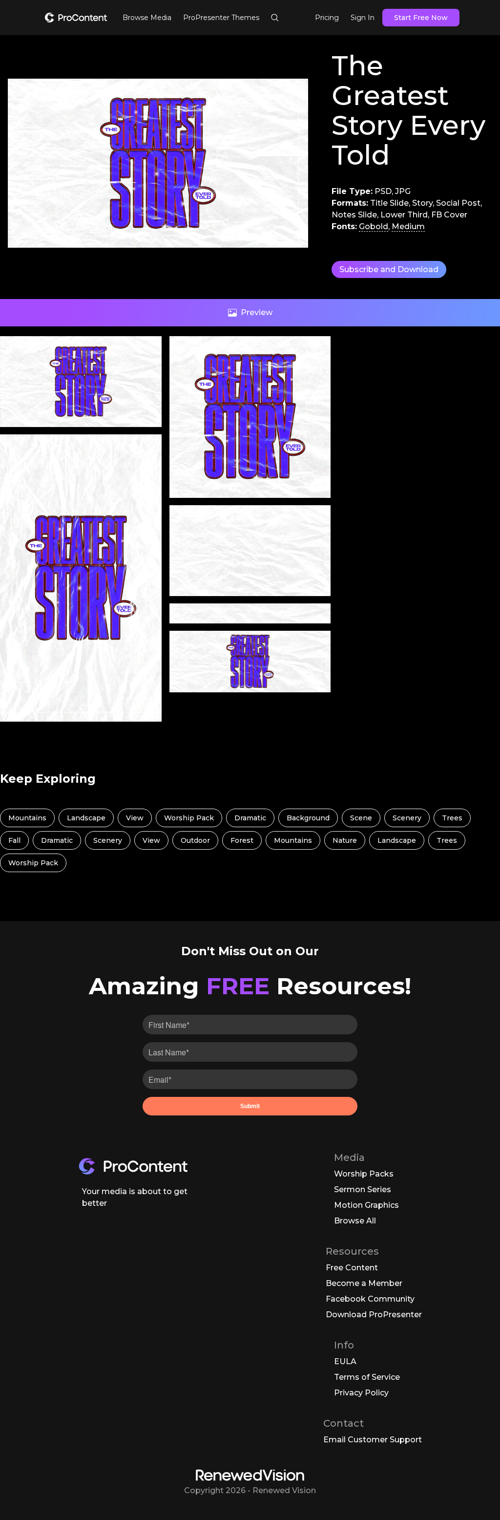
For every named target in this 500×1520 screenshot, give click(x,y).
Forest (241, 840)
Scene (361, 818)
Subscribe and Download (388, 269)
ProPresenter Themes (221, 17)
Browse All (355, 1220)
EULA (345, 1361)
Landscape (86, 818)
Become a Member (364, 1283)
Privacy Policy (361, 1392)
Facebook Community (370, 1299)
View (135, 818)
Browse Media (147, 17)
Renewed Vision (284, 1490)
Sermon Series (362, 1189)
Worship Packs (364, 1173)
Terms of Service (367, 1377)
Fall (14, 840)
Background (308, 818)
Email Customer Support (372, 1439)
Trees (452, 818)
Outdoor (195, 840)
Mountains (27, 818)
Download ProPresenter (374, 1314)
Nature (345, 840)
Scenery (407, 818)
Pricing (327, 17)
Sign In (363, 17)
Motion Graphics (366, 1205)
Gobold (373, 226)
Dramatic (250, 818)
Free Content (352, 1267)
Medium (408, 226)
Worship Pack (189, 818)
